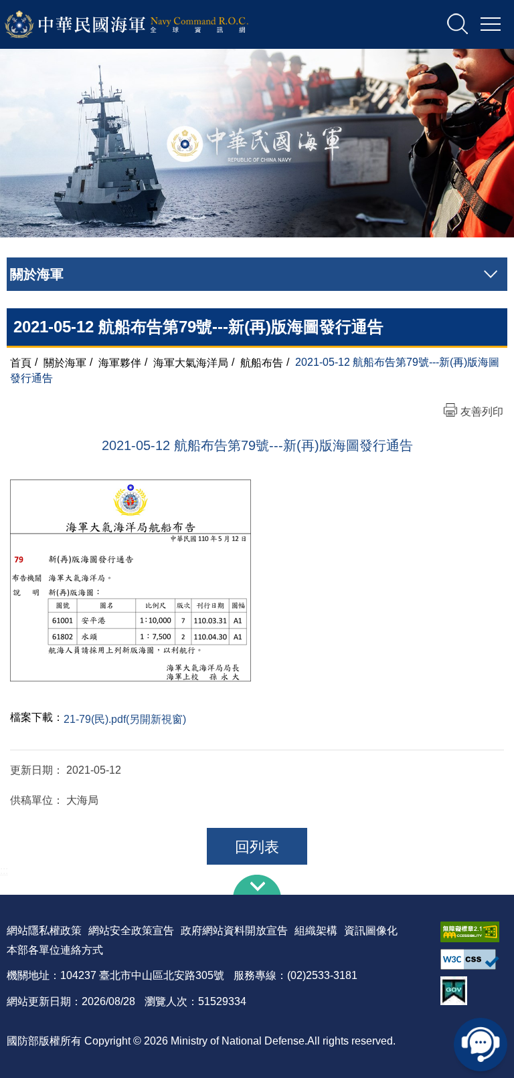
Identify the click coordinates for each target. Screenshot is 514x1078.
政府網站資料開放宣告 (234, 930)
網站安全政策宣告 (131, 930)
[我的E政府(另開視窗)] (473, 990)
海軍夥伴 (119, 362)
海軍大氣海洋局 (190, 362)
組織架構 (315, 930)
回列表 (257, 847)
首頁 (20, 362)
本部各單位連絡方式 (55, 950)
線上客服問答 (480, 1044)
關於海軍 (65, 362)
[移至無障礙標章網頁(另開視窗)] (473, 932)
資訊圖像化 (371, 930)
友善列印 (481, 411)
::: (4, 870)
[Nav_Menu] (490, 24)
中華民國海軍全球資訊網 (144, 25)
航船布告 (261, 362)
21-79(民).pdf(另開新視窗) (125, 719)
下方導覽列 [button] (257, 885)
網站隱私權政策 (44, 930)
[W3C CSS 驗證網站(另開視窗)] (473, 959)
